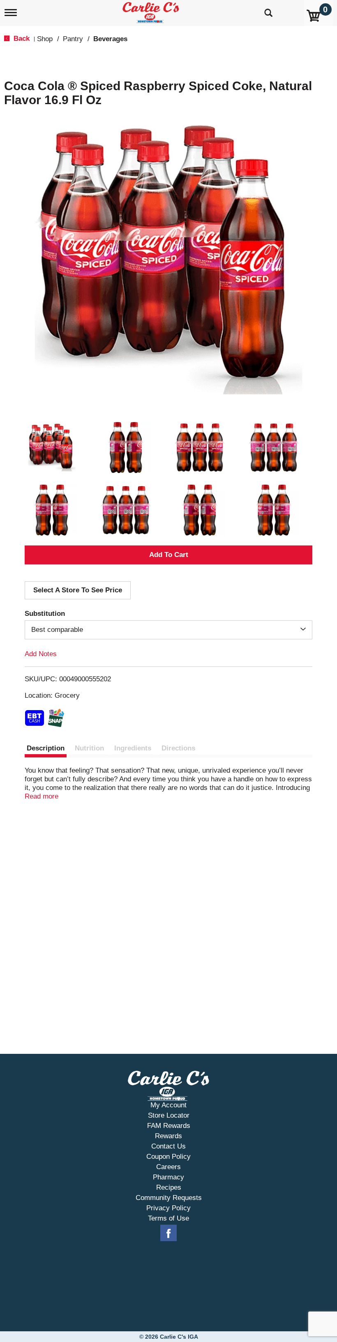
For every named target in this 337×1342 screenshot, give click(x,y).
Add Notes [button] (41, 654)
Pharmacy (168, 1177)
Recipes (168, 1187)
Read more (41, 796)
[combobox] (168, 630)
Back (21, 38)
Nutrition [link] (89, 748)
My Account (168, 1105)
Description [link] (46, 748)
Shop (45, 39)
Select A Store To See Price (77, 590)
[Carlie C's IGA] (151, 11)
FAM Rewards (168, 1126)
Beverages (110, 39)
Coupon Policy (168, 1156)
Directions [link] (178, 748)
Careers (168, 1167)
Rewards (168, 1136)
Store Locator (168, 1115)
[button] (52, 447)
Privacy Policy (168, 1208)
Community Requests (169, 1198)
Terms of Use (168, 1218)
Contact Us (168, 1146)
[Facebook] (168, 1233)
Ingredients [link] (132, 748)
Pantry (73, 39)
